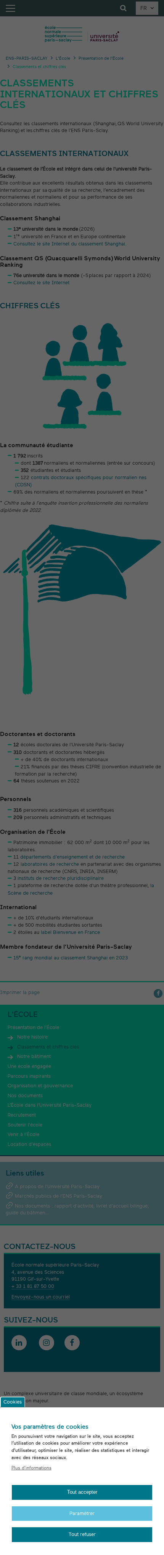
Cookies (12, 1402)
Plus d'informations (31, 1468)
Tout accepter (82, 1492)
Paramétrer (82, 1513)
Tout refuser (82, 1534)
